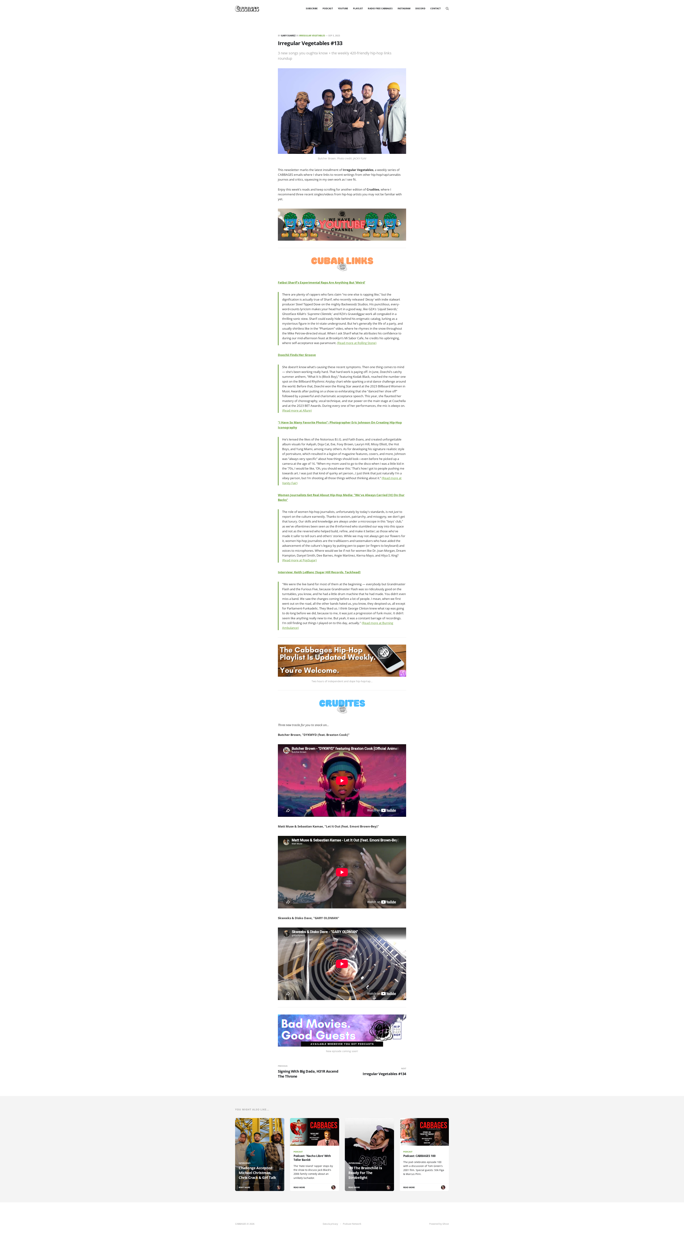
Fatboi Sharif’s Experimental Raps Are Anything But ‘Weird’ (321, 282)
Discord (420, 8)
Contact (435, 8)
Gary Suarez (288, 35)
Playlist (358, 8)
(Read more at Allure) (297, 410)
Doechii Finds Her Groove (297, 355)
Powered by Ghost (439, 1223)
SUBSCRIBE (312, 8)
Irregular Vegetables (312, 35)
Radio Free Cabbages (380, 8)
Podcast (328, 8)
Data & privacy (330, 1223)
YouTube (343, 8)
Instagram (404, 8)
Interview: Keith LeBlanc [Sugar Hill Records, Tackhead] (319, 572)
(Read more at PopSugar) (299, 560)
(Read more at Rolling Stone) (356, 343)
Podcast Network (352, 1223)
